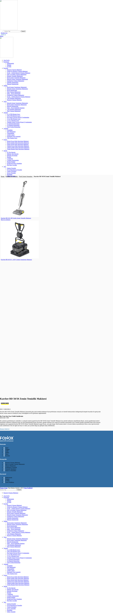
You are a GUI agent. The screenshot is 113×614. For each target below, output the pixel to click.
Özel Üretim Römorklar (13, 127)
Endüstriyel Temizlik (12, 176)
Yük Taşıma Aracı (12, 138)
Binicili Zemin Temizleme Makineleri (17, 79)
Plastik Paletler (11, 162)
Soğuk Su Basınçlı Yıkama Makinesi (17, 71)
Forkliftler (10, 130)
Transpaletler (10, 133)
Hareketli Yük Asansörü (13, 136)
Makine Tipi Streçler (12, 154)
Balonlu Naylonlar (12, 155)
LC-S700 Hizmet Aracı (13, 114)
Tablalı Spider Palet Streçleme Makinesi (18, 147)
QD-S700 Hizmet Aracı (13, 116)
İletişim (9, 65)
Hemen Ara (4, 33)
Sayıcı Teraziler (11, 173)
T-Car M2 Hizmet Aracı (13, 119)
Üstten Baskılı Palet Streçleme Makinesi (18, 149)
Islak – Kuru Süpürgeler (13, 93)
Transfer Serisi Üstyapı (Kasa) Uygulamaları (19, 122)
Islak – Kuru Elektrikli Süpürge (16, 108)
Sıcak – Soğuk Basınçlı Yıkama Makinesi (18, 73)
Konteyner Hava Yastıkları (14, 163)
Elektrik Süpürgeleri (12, 82)
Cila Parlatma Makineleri (14, 98)
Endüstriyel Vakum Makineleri (15, 81)
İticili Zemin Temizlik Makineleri (16, 77)
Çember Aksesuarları (13, 160)
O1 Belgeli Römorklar (13, 123)
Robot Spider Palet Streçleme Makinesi (18, 143)
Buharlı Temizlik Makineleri (15, 76)
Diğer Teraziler (11, 612)
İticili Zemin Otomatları (26, 176)
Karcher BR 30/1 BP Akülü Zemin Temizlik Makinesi (16, 218)
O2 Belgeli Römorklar (13, 125)
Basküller (9, 174)
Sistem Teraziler (11, 168)
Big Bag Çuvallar (12, 165)
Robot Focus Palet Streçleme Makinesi (18, 141)
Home (3, 176)
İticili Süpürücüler (12, 90)
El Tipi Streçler (11, 152)
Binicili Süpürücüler (12, 106)
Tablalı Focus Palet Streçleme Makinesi (18, 146)
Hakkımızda (10, 63)
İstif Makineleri (11, 131)
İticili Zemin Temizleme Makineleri (17, 87)
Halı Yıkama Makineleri (13, 92)
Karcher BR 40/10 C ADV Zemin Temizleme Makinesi (16, 259)
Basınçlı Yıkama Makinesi (14, 69)
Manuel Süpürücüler (12, 84)
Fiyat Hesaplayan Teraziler (14, 170)
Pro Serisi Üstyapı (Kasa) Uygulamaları (18, 117)
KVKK (9, 66)
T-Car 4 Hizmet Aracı (13, 120)
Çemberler (10, 158)
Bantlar (9, 157)
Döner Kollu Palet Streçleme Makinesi (18, 144)
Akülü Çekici (11, 135)
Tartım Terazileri (11, 171)
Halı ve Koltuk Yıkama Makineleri (16, 74)
